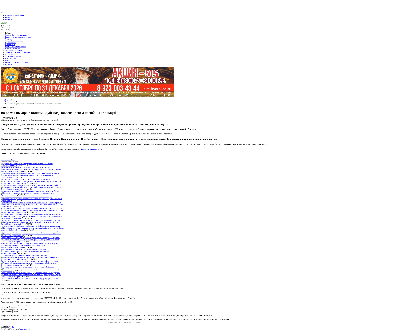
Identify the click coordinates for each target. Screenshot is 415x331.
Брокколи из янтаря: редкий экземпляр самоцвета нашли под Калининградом (29, 261)
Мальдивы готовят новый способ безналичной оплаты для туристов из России (30, 191)
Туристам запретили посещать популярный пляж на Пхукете (23, 249)
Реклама (8, 17)
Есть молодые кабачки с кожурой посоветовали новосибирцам (24, 255)
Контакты (8, 19)
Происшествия (10, 43)
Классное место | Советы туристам (18, 37)
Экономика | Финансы (13, 50)
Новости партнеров (12, 49)
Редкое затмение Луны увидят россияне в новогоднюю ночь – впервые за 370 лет (31, 214)
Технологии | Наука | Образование (17, 52)
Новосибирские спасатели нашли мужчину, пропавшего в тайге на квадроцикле (30, 273)
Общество (9, 39)
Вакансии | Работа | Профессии (16, 62)
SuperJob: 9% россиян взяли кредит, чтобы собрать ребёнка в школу (26, 168)
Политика (9, 64)
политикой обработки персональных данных (123, 322)
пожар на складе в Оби (91, 149)
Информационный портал (15, 15)
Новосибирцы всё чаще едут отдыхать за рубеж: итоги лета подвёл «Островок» (30, 238)
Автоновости (10, 54)
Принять (5, 326)
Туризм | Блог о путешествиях (16, 35)
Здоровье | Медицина (13, 56)
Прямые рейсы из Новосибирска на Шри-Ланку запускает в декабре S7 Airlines (30, 173)
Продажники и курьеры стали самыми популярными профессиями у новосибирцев (32, 232)
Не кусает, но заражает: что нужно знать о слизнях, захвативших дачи (26, 197)
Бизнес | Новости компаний (15, 47)
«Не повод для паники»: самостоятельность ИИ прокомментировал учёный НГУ (31, 185)
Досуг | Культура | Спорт (14, 41)
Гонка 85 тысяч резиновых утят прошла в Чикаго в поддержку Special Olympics (30, 279)
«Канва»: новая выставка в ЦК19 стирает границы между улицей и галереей (29, 243)
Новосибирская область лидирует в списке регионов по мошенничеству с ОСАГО (31, 208)
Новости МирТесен (8, 160)
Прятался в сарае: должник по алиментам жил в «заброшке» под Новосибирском (31, 203)
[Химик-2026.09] (87, 96)
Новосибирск (10, 45)
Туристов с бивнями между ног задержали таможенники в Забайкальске (27, 267)
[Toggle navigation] (2, 12)
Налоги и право (11, 58)
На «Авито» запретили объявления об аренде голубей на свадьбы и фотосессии (30, 226)
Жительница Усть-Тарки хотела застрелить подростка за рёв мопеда (26, 179)
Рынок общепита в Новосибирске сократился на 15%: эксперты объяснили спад (30, 220)
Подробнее (13, 326)
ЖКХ (7, 60)
